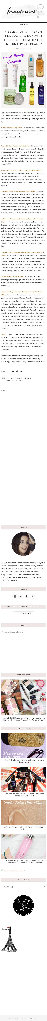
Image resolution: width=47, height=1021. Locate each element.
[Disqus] (23, 428)
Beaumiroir (18, 1018)
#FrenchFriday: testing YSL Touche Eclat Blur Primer (24, 828)
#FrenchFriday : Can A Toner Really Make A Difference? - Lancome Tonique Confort (24, 862)
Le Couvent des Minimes (12, 380)
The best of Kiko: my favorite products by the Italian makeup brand (24, 795)
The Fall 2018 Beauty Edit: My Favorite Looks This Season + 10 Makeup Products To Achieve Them (23, 719)
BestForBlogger (34, 1018)
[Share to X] (13, 371)
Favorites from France (18, 378)
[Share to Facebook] (9, 371)
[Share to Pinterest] (17, 371)
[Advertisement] (14, 653)
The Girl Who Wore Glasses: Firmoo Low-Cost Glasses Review (24, 761)
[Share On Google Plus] (21, 371)
